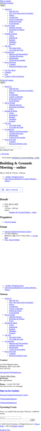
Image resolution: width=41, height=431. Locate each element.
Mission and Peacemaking (18, 54)
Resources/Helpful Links (18, 66)
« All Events (4, 154)
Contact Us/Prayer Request (14, 76)
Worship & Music (11, 34)
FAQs (11, 32)
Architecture (13, 17)
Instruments (13, 38)
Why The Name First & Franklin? (21, 13)
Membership (13, 58)
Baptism (12, 40)
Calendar (12, 64)
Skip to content (5, 1)
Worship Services (15, 28)
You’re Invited (10, 26)
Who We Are (14, 11)
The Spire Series (15, 48)
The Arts (8, 46)
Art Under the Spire (16, 50)
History (11, 15)
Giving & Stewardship (17, 60)
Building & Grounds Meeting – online (23, 212)
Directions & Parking (16, 30)
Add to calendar (12, 190)
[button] (5, 430)
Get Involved (9, 52)
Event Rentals (14, 24)
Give (6, 74)
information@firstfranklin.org (10, 372)
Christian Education (16, 56)
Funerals (12, 44)
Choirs (11, 36)
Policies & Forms (15, 21)
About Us (8, 9)
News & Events (10, 62)
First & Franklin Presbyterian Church (18, 232)
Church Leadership (16, 19)
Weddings (12, 42)
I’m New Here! (10, 70)
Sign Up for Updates (9, 390)
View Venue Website (12, 240)
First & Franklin (10, 222)
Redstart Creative (17, 426)
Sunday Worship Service (14, 177)
